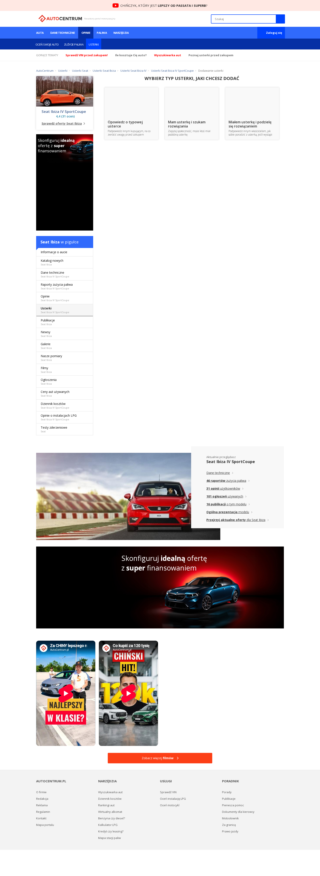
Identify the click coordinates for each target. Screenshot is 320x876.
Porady (227, 792)
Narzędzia (121, 33)
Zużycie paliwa (73, 44)
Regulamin (43, 812)
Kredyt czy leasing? (110, 831)
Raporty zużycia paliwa (57, 286)
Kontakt (41, 818)
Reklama (42, 805)
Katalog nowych (52, 262)
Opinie (85, 33)
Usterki (94, 44)
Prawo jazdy (230, 831)
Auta (40, 33)
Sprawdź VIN (168, 792)
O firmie (41, 792)
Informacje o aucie (54, 252)
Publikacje (48, 322)
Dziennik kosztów (55, 405)
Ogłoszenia (49, 381)
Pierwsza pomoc (233, 805)
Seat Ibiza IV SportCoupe (64, 112)
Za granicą (229, 825)
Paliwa (102, 33)
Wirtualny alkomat (110, 812)
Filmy (46, 369)
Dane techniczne (62, 33)
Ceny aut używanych (55, 393)
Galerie (46, 346)
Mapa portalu (45, 825)
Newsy (46, 334)
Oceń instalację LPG (173, 799)
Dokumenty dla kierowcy (238, 812)
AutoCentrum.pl (60, 18)
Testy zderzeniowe (54, 429)
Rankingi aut (106, 805)
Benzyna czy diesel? (111, 818)
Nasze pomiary (51, 358)
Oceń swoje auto (47, 44)
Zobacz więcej (157, 758)
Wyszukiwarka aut (110, 792)
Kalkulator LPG (108, 825)
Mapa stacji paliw (109, 838)
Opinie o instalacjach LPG (59, 417)
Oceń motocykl (169, 805)
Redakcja (42, 799)
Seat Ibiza (50, 241)
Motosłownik (230, 818)
